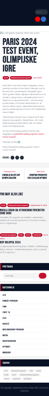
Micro (5, 335)
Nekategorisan (9, 341)
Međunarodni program (21, 77)
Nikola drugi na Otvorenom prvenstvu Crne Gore (22, 212)
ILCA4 (38, 371)
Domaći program (8, 235)
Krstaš (6, 324)
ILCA (6, 77)
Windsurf (7, 352)
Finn (21, 235)
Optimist (37, 235)
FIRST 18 (6, 312)
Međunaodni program (29, 375)
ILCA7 (14, 375)
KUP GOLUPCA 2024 (10, 242)
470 (4, 295)
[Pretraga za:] (24, 275)
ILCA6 (6, 375)
